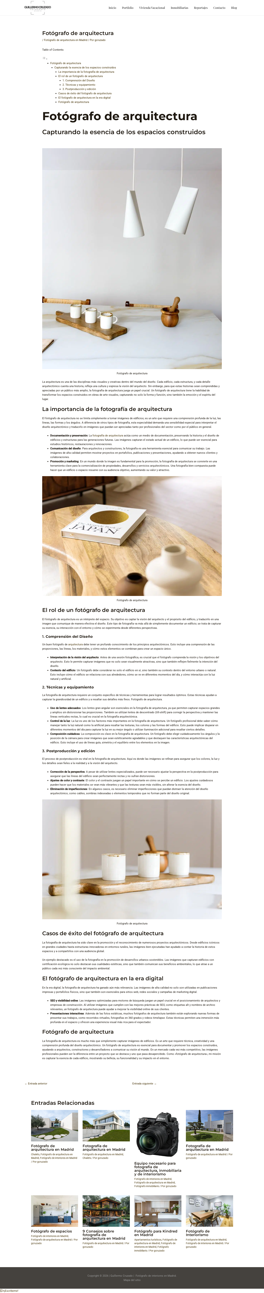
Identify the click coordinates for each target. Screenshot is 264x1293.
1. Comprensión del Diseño (78, 80)
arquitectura (75, 644)
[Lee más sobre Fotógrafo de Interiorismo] (209, 1210)
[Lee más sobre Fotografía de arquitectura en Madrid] (106, 1125)
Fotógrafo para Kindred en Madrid (155, 1233)
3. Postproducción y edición (79, 89)
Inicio (112, 8)
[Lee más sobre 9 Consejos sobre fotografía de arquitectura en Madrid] (106, 1210)
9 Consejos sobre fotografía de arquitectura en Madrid (104, 1235)
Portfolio (127, 8)
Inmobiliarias (179, 8)
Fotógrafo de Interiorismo (198, 1233)
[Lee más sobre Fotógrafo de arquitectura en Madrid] (54, 1125)
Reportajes (201, 8)
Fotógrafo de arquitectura (65, 63)
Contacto (219, 8)
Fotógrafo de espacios (51, 1231)
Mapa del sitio (132, 1280)
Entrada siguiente (144, 1083)
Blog (234, 8)
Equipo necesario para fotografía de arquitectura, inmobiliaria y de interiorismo (157, 1168)
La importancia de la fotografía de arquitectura (86, 71)
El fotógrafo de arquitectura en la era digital (84, 97)
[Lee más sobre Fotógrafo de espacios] (54, 1210)
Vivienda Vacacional (152, 8)
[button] (9, 1290)
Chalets (35, 1154)
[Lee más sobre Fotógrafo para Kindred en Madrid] (158, 1210)
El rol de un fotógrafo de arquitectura (80, 76)
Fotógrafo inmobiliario (146, 1186)
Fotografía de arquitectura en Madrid (104, 1148)
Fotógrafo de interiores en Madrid (58, 1157)
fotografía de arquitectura (107, 435)
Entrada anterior (36, 1083)
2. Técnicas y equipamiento (78, 84)
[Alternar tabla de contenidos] (45, 59)
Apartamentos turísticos (147, 1239)
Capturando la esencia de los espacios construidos (85, 67)
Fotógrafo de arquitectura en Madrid (65, 40)
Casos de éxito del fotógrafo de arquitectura (85, 93)
